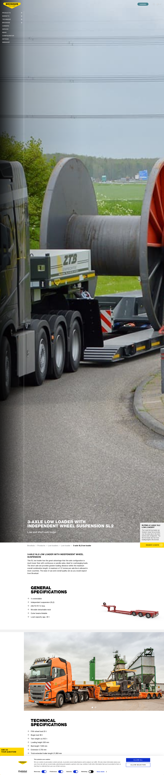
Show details (100, 771)
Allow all (138, 760)
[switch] (60, 771)
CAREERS (143, 4)
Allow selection (138, 765)
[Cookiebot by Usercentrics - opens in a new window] (22, 771)
